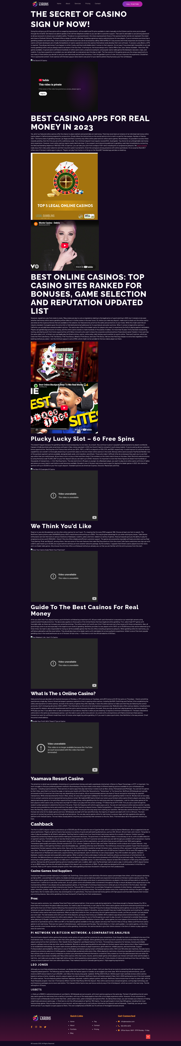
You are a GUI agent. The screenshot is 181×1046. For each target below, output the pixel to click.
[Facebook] (31, 1026)
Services (78, 3)
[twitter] (45, 1026)
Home (59, 3)
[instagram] (36, 1026)
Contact (98, 3)
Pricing (87, 3)
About (68, 3)
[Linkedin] (40, 1026)
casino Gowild (142, 145)
